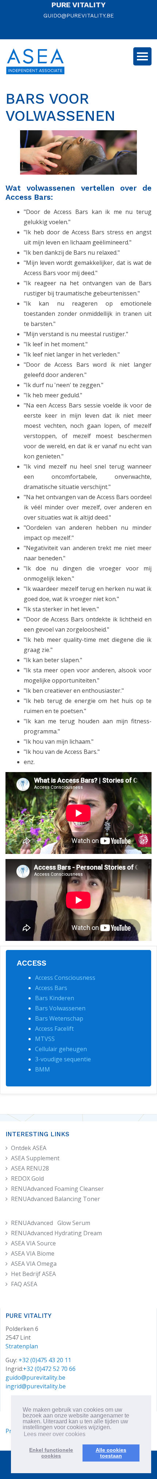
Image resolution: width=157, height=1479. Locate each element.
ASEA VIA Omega (34, 1264)
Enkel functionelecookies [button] (51, 1453)
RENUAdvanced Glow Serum (50, 1223)
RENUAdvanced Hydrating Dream (56, 1233)
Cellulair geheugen (61, 1049)
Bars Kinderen (54, 998)
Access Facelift (54, 1029)
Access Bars (51, 988)
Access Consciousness (65, 978)
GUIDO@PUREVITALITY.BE (78, 15)
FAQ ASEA (24, 1284)
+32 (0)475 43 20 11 (45, 1360)
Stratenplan (21, 1346)
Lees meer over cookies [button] (54, 1434)
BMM (42, 1069)
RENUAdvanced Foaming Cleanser (57, 1189)
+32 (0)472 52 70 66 (49, 1369)
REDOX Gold (27, 1178)
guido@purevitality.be (35, 1377)
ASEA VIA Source (33, 1243)
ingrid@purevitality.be (35, 1386)
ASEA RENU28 (30, 1168)
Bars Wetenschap (59, 1018)
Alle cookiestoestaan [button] (111, 1453)
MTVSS (45, 1039)
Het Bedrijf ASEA (33, 1274)
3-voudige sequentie (63, 1059)
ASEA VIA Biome (32, 1253)
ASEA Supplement (35, 1158)
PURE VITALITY (78, 4)
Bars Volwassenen (60, 1008)
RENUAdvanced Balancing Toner (55, 1199)
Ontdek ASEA (28, 1148)
